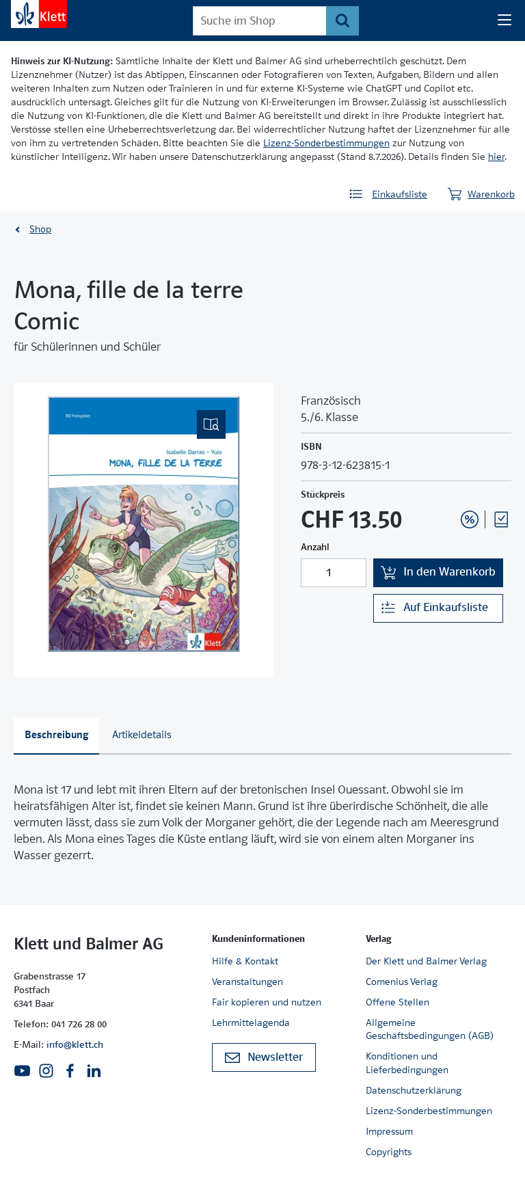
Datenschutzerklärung (413, 1090)
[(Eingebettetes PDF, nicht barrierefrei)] (143, 523)
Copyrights (389, 1152)
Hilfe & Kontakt (245, 961)
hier (496, 156)
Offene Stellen (397, 1002)
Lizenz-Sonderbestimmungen (326, 143)
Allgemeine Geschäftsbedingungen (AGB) (430, 1029)
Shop (40, 229)
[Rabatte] (469, 519)
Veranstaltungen (247, 981)
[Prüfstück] (501, 519)
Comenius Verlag (402, 981)
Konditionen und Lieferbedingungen (407, 1063)
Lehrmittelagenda (251, 1022)
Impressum (389, 1131)
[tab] (56, 736)
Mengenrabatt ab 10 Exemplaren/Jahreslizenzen (448, 482)
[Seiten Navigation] (504, 20)
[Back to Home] (39, 14)
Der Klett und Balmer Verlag (426, 961)
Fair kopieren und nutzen (266, 1002)
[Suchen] (342, 21)
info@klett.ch (74, 1044)
